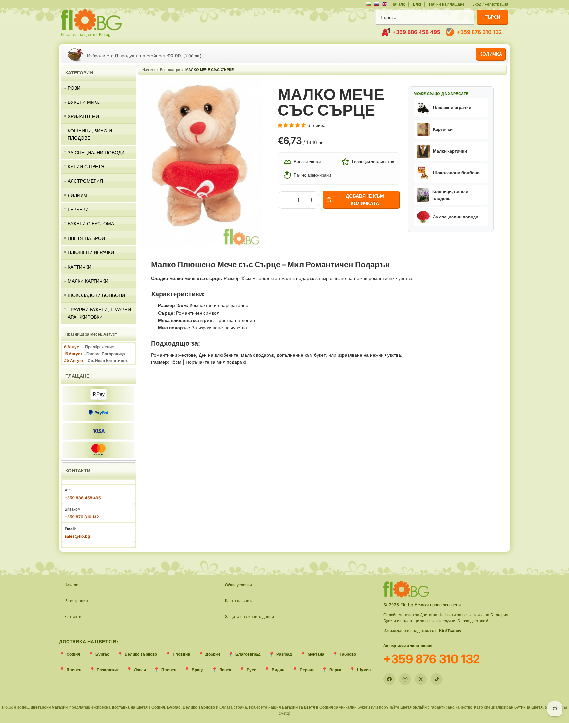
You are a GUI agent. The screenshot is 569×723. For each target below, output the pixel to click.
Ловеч (140, 669)
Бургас (102, 654)
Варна (335, 669)
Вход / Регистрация (490, 4)
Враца (198, 669)
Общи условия (238, 584)
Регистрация (76, 600)
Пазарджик (108, 669)
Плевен (74, 669)
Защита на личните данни (249, 616)
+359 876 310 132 (431, 659)
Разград (284, 654)
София (73, 654)
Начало (398, 4)
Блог (417, 4)
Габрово (348, 654)
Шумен (364, 669)
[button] (451, 107)
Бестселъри (170, 69)
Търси (492, 17)
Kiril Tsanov (450, 630)
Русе (251, 669)
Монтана (316, 654)
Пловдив (181, 654)
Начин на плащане (447, 4)
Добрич (212, 654)
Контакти (72, 616)
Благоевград (248, 654)
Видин (278, 669)
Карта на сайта (239, 600)
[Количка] (75, 54)
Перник (307, 669)
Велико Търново (141, 654)
